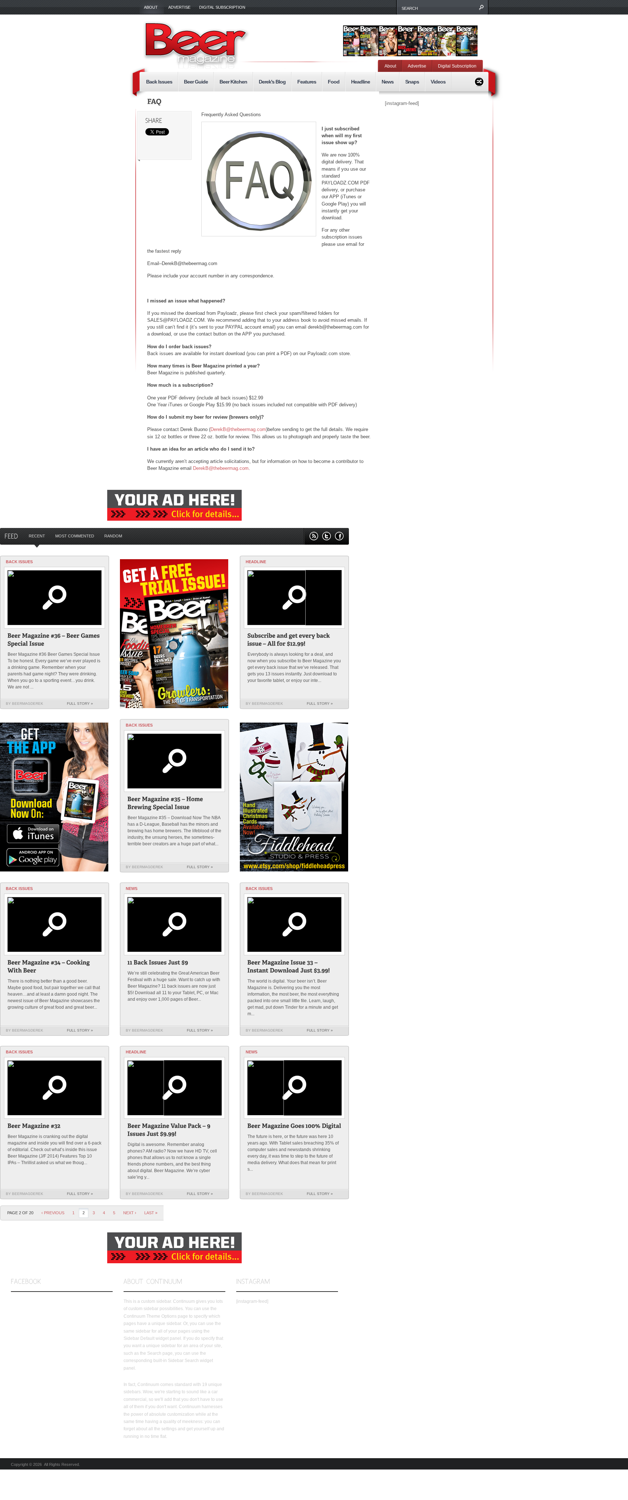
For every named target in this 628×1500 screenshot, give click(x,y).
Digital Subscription (222, 7)
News (388, 82)
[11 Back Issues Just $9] (158, 963)
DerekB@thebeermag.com (238, 429)
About (149, 7)
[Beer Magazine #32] (34, 1127)
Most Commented (74, 536)
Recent (37, 536)
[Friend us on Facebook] (339, 536)
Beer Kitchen (233, 82)
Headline (360, 82)
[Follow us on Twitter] (326, 536)
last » (150, 1213)
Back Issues (159, 82)
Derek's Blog (272, 82)
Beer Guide (196, 82)
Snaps (412, 82)
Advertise (179, 7)
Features (306, 82)
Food (333, 82)
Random (113, 536)
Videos (438, 82)
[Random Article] (479, 81)
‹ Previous (52, 1213)
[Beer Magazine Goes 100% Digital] (294, 1127)
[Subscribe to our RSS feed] (313, 536)
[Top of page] (333, 1326)
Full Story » (80, 704)
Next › (129, 1213)
